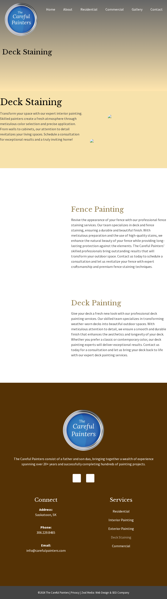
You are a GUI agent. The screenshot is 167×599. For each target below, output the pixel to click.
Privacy (75, 592)
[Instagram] (90, 478)
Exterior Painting (121, 528)
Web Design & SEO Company (112, 592)
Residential (88, 9)
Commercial (114, 9)
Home (50, 9)
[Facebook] (77, 478)
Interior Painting (121, 520)
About (67, 9)
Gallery (137, 9)
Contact (156, 9)
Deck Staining (121, 537)
